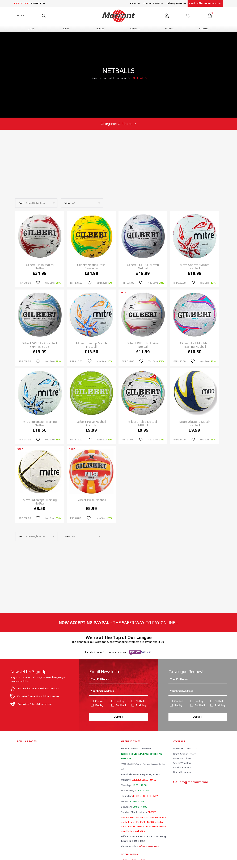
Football (121, 705)
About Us (135, 3)
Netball (140, 701)
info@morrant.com (149, 846)
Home (94, 78)
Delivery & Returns (176, 3)
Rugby (99, 705)
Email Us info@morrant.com (205, 3)
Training (141, 705)
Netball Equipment (115, 78)
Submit (118, 716)
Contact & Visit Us (153, 3)
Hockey (120, 701)
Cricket (99, 701)
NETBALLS (140, 78)
